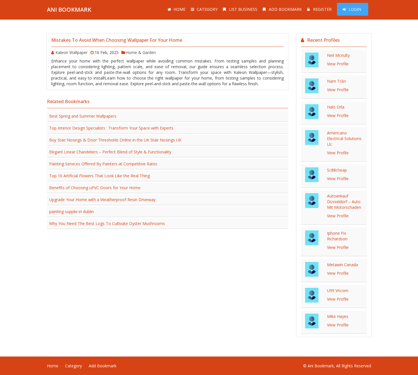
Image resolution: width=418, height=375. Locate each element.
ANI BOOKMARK (69, 9)
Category (207, 9)
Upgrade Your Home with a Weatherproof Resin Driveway (102, 199)
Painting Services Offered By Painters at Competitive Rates (103, 163)
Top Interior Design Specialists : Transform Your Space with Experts (111, 128)
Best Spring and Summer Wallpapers (82, 116)
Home (179, 9)
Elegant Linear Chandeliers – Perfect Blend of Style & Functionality (110, 152)
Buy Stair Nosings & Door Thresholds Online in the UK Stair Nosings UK (115, 140)
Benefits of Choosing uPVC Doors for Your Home (94, 187)
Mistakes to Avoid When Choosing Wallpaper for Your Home (116, 40)
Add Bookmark (285, 9)
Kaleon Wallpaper (71, 52)
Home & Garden (141, 52)
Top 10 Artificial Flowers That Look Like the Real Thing (99, 175)
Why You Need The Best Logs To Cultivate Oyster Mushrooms (107, 223)
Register (322, 9)
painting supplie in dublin (71, 211)
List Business (243, 9)
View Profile (338, 63)
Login (355, 9)
